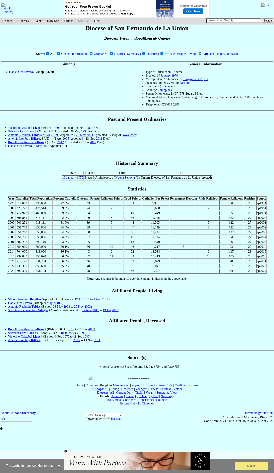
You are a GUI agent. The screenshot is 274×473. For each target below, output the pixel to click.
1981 (50, 131)
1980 (88, 127)
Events (37, 21)
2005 (66, 138)
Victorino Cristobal (24, 127)
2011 (99, 138)
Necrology (167, 396)
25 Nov (81, 135)
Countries (92, 385)
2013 (115, 310)
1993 (84, 131)
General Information (74, 53)
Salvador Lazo (21, 131)
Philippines (165, 90)
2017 (93, 142)
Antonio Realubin (24, 135)
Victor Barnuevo (24, 299)
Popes (135, 385)
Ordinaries (100, 53)
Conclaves (129, 399)
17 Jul (78, 299)
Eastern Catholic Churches (137, 403)
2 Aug (97, 299)
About (18, 413)
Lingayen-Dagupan (195, 79)
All (106, 389)
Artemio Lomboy (24, 138)
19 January (164, 75)
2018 (46, 145)
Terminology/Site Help (259, 413)
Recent (130, 396)
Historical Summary (126, 53)
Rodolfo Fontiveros (26, 142)
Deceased (127, 389)
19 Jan (107, 310)
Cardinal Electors (171, 389)
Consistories (146, 399)
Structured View (166, 392)
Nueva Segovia (125, 177)
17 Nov (87, 310)
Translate (116, 418)
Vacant (150, 392)
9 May (38, 145)
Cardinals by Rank (186, 385)
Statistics (151, 53)
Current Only (124, 392)
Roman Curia (164, 385)
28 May (47, 135)
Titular (139, 392)
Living (115, 389)
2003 (89, 135)
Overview (117, 396)
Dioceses (23, 21)
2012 (60, 142)
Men (116, 385)
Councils (161, 399)
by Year (153, 396)
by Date (142, 396)
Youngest (141, 389)
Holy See (53, 21)
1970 (175, 75)
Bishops (7, 21)
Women (124, 385)
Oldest (153, 389)
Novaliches (129, 135)
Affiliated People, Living (180, 53)
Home (79, 385)
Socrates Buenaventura (28, 310)
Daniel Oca (21, 72)
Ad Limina (114, 399)
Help (97, 21)
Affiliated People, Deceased (220, 53)
